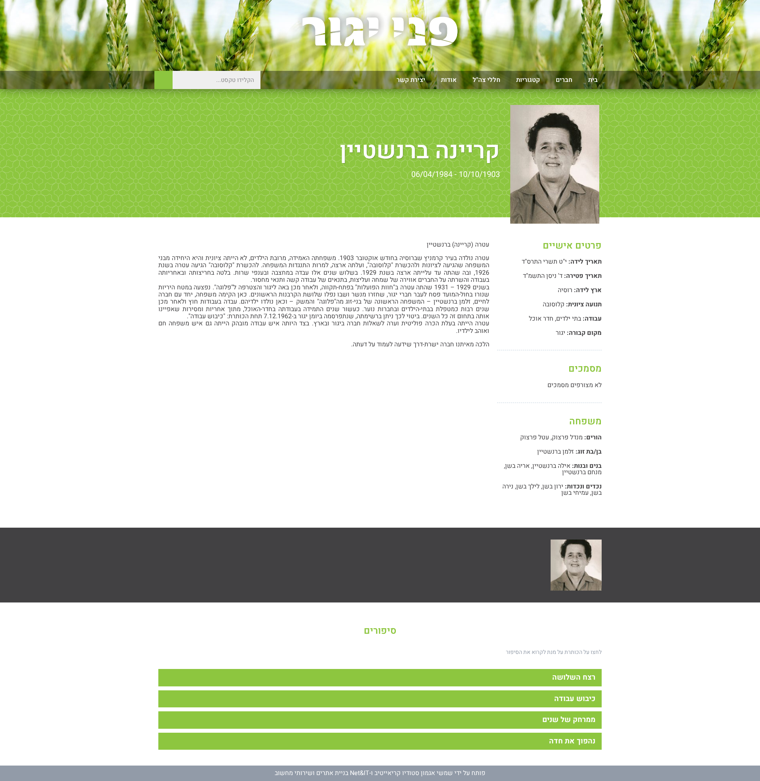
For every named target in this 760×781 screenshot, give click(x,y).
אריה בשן (517, 466)
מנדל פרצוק (567, 437)
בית (593, 80)
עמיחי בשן (575, 493)
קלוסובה (553, 304)
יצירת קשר (411, 80)
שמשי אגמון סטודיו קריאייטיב (413, 773)
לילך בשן (528, 486)
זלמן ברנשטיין (555, 451)
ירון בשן (552, 486)
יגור (560, 333)
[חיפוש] (163, 80)
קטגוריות (528, 80)
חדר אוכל (541, 318)
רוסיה (565, 290)
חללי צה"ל (486, 80)
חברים (564, 80)
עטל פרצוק (534, 437)
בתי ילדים (568, 318)
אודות (449, 80)
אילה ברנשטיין (551, 466)
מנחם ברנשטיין (582, 472)
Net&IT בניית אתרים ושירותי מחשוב (322, 773)
